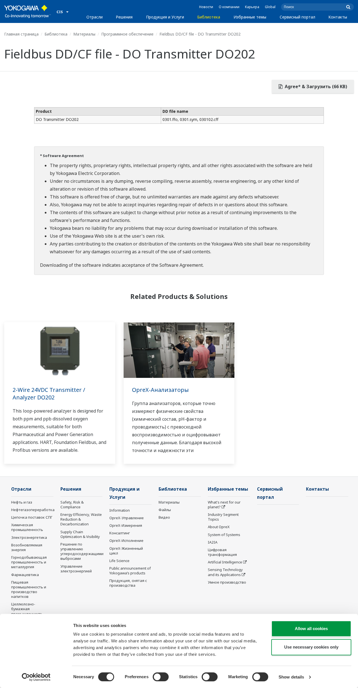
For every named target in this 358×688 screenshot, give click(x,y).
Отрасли (94, 17)
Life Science (119, 560)
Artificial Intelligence (225, 562)
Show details (291, 677)
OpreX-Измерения (125, 525)
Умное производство (227, 582)
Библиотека (208, 17)
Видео (164, 517)
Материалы (84, 34)
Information (119, 510)
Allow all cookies (311, 628)
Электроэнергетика (29, 537)
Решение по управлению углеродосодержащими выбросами (81, 551)
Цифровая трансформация (222, 552)
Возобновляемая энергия (26, 547)
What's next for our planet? (224, 504)
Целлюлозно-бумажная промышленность (27, 609)
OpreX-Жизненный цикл (126, 551)
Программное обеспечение (127, 34)
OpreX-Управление (126, 517)
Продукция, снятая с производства (128, 583)
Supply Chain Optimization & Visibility (80, 534)
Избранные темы (250, 17)
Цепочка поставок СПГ (31, 517)
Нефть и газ (21, 502)
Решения (124, 17)
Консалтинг (119, 532)
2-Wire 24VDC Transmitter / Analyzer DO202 (49, 393)
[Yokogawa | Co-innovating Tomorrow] (27, 11)
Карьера (252, 6)
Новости (206, 6)
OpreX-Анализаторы (160, 390)
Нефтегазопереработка (33, 509)
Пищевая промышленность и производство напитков (28, 589)
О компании (229, 6)
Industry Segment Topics (223, 517)
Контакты (337, 17)
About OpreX (219, 526)
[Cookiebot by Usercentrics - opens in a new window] (36, 677)
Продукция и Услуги (165, 17)
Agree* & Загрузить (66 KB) (315, 86)
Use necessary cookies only (311, 647)
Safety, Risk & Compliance (72, 504)
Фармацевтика (25, 574)
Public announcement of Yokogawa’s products (130, 570)
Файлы (165, 509)
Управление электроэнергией (76, 569)
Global (270, 6)
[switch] (161, 676)
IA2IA (212, 542)
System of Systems (224, 534)
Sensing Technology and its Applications (225, 572)
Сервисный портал (297, 17)
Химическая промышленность (27, 527)
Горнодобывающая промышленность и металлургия (29, 562)
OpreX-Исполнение (126, 540)
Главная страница (21, 34)
